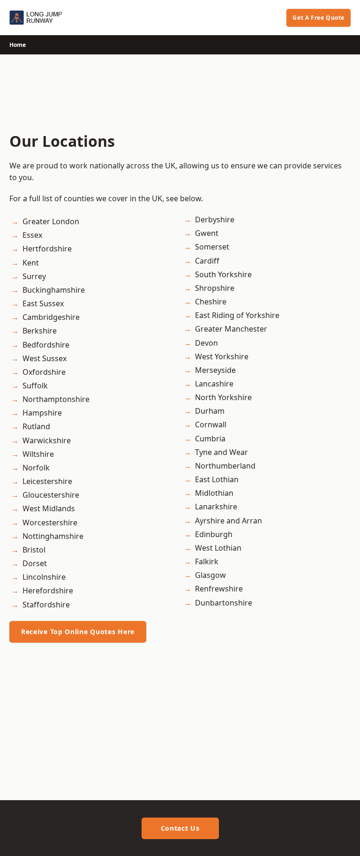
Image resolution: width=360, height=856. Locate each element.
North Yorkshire (223, 397)
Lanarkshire (216, 506)
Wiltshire (38, 454)
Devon (206, 343)
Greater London (50, 221)
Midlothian (214, 493)
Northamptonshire (56, 399)
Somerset (212, 247)
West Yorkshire (221, 356)
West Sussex (44, 358)
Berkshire (39, 331)
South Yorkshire (223, 274)
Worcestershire (49, 522)
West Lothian (218, 548)
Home (17, 45)
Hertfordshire (47, 248)
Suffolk (35, 385)
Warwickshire (46, 440)
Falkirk (206, 561)
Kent (30, 263)
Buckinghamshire (53, 290)
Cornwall (210, 424)
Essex (32, 235)
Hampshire (42, 413)
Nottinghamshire (52, 536)
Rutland (36, 426)
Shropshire (214, 288)
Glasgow (210, 575)
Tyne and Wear (221, 452)
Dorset (34, 563)
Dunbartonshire (223, 603)
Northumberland (225, 466)
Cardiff (207, 261)
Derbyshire (214, 219)
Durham (210, 411)
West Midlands (48, 508)
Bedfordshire (45, 345)
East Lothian (217, 479)
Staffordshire (46, 604)
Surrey (34, 276)
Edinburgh (213, 534)
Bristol (33, 550)
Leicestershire (47, 481)
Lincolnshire (44, 577)
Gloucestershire (50, 495)
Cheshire (210, 301)
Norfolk (36, 467)
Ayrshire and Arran (228, 520)
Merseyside (215, 370)
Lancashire (214, 384)
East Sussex (43, 303)
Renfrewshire (219, 588)
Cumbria (210, 438)
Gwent (206, 233)
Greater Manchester (231, 329)
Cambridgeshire (51, 317)
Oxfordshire (44, 372)
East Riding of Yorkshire (237, 315)
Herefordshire (47, 590)
